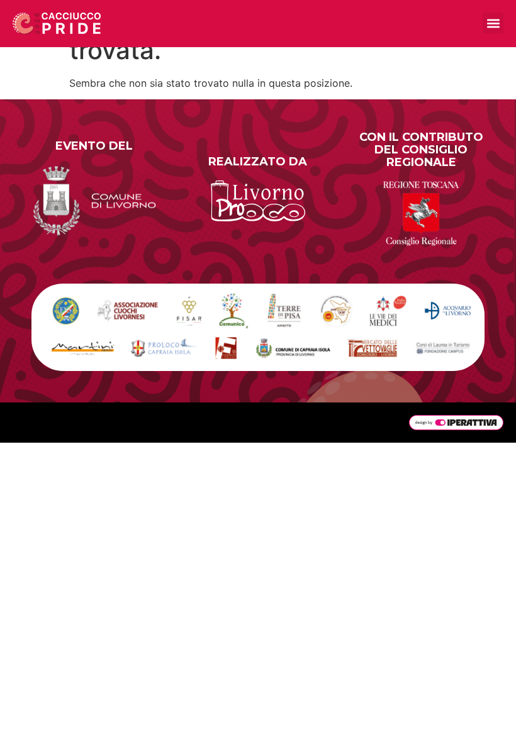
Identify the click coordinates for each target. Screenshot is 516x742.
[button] (493, 23)
